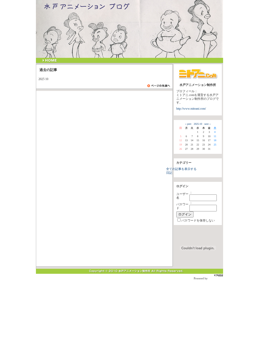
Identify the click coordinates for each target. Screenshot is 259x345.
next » (207, 123)
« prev (188, 123)
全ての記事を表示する (181, 169)
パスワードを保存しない (198, 220)
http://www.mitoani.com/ (191, 108)
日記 (169, 173)
